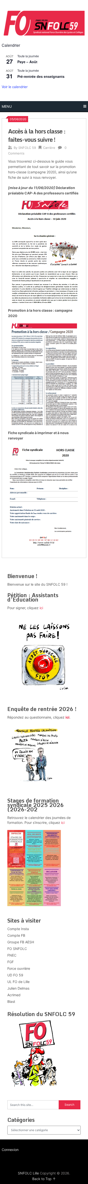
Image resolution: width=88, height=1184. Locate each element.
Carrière (49, 148)
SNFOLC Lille (28, 1173)
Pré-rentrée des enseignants (41, 76)
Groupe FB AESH (20, 942)
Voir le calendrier (15, 86)
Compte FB (16, 935)
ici (41, 608)
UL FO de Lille (18, 982)
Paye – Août (27, 61)
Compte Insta (18, 929)
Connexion (10, 1150)
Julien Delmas (18, 988)
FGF (10, 962)
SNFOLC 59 (27, 148)
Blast (11, 1001)
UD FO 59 (15, 975)
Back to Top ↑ (44, 1179)
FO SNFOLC (17, 949)
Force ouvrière (18, 968)
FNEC (11, 955)
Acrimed (14, 995)
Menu (7, 106)
